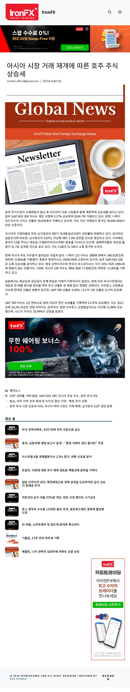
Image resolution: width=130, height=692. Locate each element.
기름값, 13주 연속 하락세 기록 (40, 538)
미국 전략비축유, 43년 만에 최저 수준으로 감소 (51, 429)
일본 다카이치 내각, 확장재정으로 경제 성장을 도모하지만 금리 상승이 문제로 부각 (63, 483)
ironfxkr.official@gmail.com (23, 81)
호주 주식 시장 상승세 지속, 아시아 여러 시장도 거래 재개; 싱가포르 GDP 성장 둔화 (61, 406)
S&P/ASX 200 (48, 396)
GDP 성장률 (17, 396)
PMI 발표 (32, 396)
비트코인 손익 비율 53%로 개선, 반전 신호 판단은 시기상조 (58, 497)
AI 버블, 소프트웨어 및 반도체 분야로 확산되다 (50, 524)
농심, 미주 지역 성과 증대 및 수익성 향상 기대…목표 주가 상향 (48, 401)
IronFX (48, 12)
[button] (110, 12)
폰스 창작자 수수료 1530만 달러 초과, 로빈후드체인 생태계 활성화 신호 (63, 511)
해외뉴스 (12, 86)
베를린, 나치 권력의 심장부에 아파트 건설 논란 (50, 551)
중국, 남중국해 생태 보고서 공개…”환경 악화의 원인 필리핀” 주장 (62, 443)
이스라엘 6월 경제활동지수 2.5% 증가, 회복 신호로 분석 (57, 456)
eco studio (18, 678)
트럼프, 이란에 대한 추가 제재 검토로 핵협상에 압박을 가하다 (59, 470)
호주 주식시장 (89, 396)
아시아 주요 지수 (68, 396)
